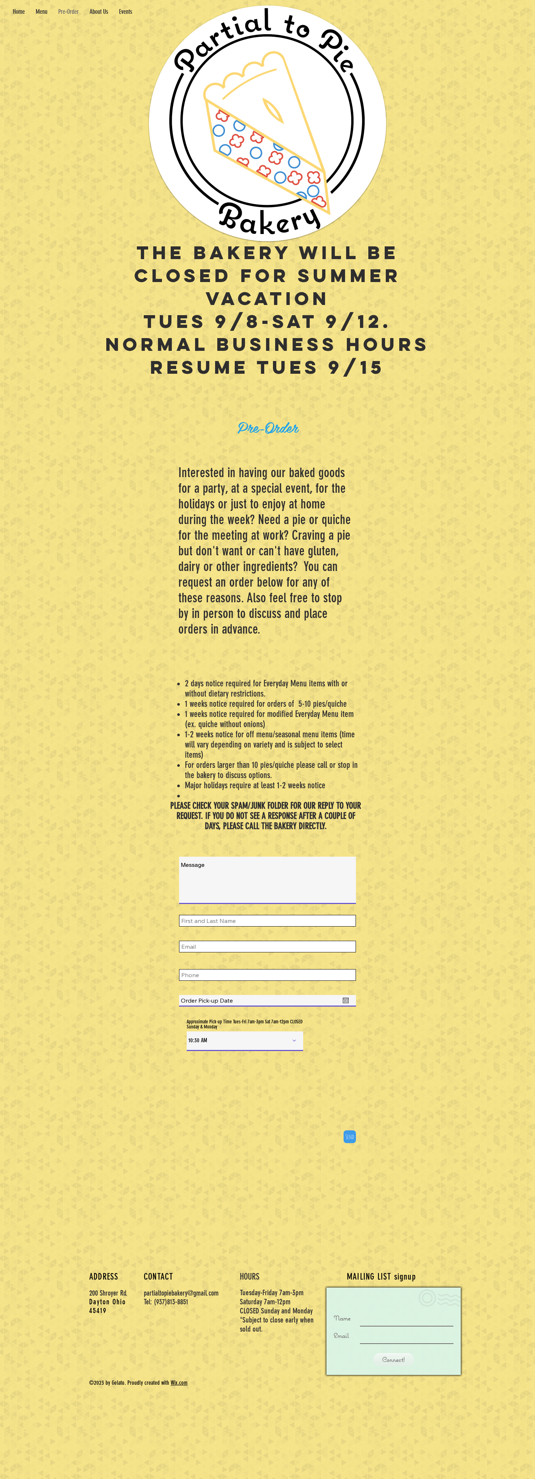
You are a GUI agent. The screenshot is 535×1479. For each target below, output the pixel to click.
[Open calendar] (346, 1000)
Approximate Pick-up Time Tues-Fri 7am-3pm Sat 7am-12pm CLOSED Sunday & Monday (244, 1024)
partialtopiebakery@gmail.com (181, 1293)
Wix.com (179, 1382)
